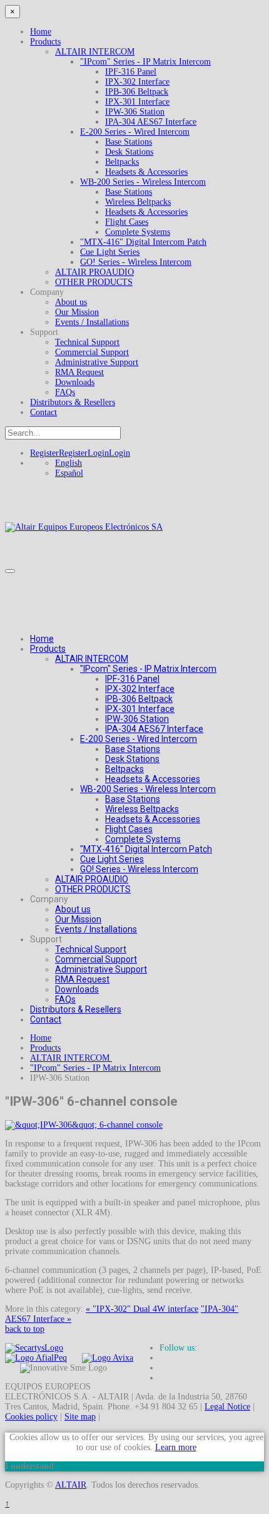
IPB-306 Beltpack (136, 91)
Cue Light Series (110, 252)
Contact (43, 412)
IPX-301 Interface (137, 101)
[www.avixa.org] (107, 1357)
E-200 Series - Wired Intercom (135, 131)
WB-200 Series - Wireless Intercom (143, 182)
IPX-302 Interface (137, 81)
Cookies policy (31, 1416)
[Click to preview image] (84, 1125)
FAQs (65, 392)
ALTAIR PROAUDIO (94, 272)
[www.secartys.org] (34, 1347)
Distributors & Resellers (72, 402)
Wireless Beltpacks (138, 202)
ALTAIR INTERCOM (94, 51)
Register (59, 453)
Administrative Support (96, 362)
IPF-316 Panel (130, 71)
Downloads (74, 382)
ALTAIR (70, 1485)
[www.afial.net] (36, 1357)
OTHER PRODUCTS (94, 282)
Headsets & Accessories (146, 172)
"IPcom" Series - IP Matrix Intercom (145, 61)
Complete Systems (137, 232)
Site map (80, 1416)
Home (40, 31)
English (68, 463)
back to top (24, 1329)
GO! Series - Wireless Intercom (135, 262)
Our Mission (77, 312)
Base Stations (128, 142)
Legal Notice (227, 1406)
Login (109, 453)
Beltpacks (122, 162)
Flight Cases (126, 222)
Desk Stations (129, 152)
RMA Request (79, 372)
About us (71, 302)
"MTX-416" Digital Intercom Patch (143, 242)
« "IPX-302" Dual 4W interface (142, 1309)
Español (69, 473)
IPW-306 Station (135, 111)
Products (45, 41)
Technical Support (87, 342)
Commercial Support (92, 352)
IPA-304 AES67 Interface (150, 121)
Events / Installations (92, 322)
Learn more (175, 1447)
